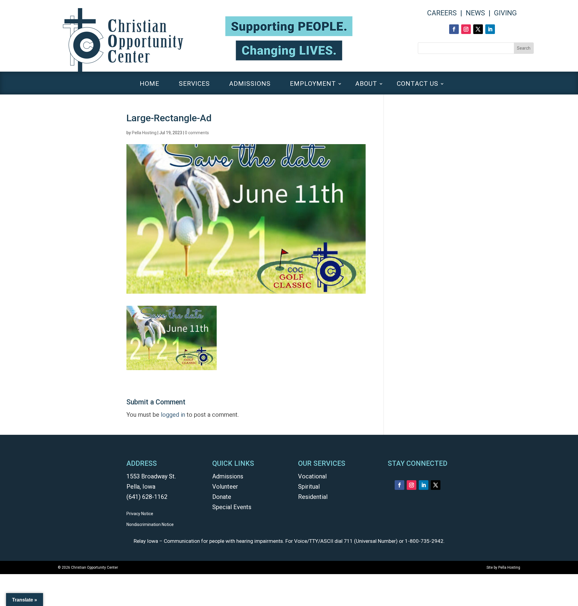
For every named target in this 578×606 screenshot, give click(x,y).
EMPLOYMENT (313, 84)
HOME (149, 84)
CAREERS (442, 13)
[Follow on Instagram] (466, 29)
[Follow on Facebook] (454, 29)
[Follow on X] (478, 29)
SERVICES (194, 84)
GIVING (505, 13)
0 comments (197, 132)
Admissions (227, 476)
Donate (221, 496)
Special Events (231, 507)
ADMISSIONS (250, 84)
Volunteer (225, 486)
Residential (313, 496)
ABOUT (366, 84)
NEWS (475, 13)
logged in (173, 414)
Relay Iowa (146, 541)
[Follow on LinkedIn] (490, 29)
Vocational (312, 476)
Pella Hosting (144, 132)
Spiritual (309, 486)
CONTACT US (417, 84)
